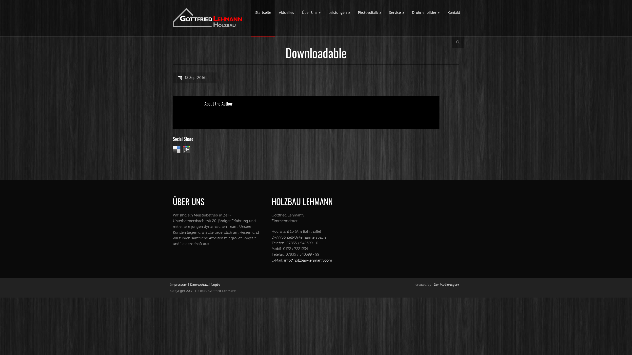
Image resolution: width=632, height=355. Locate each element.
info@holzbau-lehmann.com (308, 260)
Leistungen (339, 12)
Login (215, 284)
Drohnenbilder (426, 12)
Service (396, 12)
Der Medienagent (446, 284)
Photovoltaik (369, 12)
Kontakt (454, 12)
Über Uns (311, 12)
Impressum (178, 284)
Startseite (263, 12)
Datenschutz (198, 284)
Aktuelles (286, 12)
